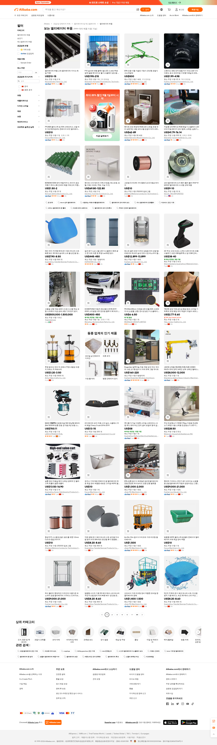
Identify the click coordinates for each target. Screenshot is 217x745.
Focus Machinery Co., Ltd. (55, 138)
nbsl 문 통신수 (107, 651)
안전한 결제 (60, 674)
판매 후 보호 (61, 689)
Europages (145, 734)
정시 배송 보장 (61, 684)
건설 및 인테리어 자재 (61, 24)
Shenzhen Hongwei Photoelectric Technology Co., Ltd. (102, 82)
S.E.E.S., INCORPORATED (173, 194)
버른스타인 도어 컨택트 (93, 657)
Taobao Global (118, 734)
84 (137, 615)
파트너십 (169, 693)
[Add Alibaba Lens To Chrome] (53, 722)
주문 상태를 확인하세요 (175, 684)
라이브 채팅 (134, 679)
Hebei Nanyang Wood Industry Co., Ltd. (139, 138)
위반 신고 (133, 698)
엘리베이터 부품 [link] (106, 24)
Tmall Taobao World (96, 734)
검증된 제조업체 (99, 674)
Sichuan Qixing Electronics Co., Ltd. (58, 194)
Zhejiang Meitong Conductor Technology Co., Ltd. (141, 194)
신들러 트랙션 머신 (132, 657)
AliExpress (73, 734)
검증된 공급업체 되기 (174, 689)
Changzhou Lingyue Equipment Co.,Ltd (100, 434)
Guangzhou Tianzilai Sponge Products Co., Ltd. (62, 262)
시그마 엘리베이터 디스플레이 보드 (131, 651)
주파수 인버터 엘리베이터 (127, 208)
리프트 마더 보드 (50, 651)
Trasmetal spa (50, 320)
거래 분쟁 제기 (135, 684)
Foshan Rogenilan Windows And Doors (139, 378)
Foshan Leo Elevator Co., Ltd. (135, 262)
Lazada (108, 734)
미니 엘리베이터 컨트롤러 (145, 202)
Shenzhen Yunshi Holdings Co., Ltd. (177, 138)
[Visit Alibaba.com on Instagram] (182, 703)
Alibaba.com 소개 (26, 669)
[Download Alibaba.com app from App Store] (170, 722)
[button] (137, 9)
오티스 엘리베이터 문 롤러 (57, 208)
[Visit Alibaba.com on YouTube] (187, 703)
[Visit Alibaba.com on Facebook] (167, 703)
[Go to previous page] (102, 614)
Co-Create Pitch (25, 679)
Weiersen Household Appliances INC (178, 434)
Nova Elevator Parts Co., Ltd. (56, 82)
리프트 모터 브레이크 (80, 208)
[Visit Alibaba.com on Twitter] (177, 703)
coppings (67, 651)
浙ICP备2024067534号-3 (172, 741)
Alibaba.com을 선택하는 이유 (30, 674)
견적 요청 (96, 679)
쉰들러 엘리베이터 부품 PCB (49, 657)
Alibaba (47, 24)
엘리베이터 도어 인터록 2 (103, 208)
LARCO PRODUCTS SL (54, 434)
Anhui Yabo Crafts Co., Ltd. (55, 378)
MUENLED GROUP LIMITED (135, 322)
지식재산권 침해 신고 (137, 693)
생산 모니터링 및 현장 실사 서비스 (69, 693)
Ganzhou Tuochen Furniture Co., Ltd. (99, 194)
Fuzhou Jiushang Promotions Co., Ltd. (178, 82)
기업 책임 (23, 684)
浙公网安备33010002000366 (149, 741)
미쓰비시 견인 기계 (167, 202)
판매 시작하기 (171, 679)
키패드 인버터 (154, 651)
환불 (131, 689)
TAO (128, 734)
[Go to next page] (142, 614)
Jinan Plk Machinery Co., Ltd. (135, 82)
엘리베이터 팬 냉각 (26, 657)
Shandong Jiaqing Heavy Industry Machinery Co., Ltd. (181, 378)
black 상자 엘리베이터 (67, 202)
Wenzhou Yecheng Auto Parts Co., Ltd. (100, 322)
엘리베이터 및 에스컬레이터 (85, 24)
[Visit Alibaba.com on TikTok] (192, 703)
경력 (21, 689)
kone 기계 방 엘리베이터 (175, 651)
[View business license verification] (131, 741)
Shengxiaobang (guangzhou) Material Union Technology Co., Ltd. (181, 264)
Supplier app (110, 722)
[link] (213, 721)
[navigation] (28, 319)
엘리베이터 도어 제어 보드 (120, 202)
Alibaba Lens (33, 722)
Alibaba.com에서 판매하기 (176, 674)
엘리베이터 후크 (113, 657)
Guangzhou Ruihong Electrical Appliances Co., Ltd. (141, 436)
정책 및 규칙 (61, 698)
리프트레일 (150, 657)
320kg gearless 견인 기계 (86, 651)
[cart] (170, 10)
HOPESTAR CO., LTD (92, 262)
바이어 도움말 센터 (136, 674)
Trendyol (135, 734)
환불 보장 (59, 679)
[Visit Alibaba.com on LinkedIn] (172, 703)
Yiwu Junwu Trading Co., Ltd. (175, 322)
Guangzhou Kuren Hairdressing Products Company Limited (62, 492)
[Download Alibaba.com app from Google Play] (189, 722)
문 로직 (50, 202)
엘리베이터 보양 (72, 657)
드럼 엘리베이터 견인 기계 (29, 651)
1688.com (83, 734)
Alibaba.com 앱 (131, 722)
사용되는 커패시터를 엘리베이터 (93, 202)
